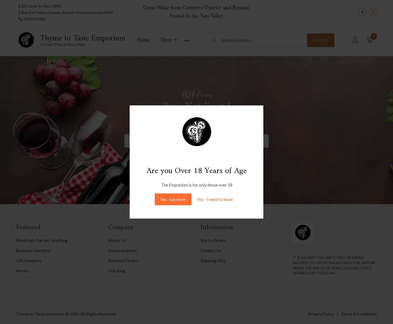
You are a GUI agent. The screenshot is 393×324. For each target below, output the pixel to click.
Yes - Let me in (173, 199)
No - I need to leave (215, 199)
